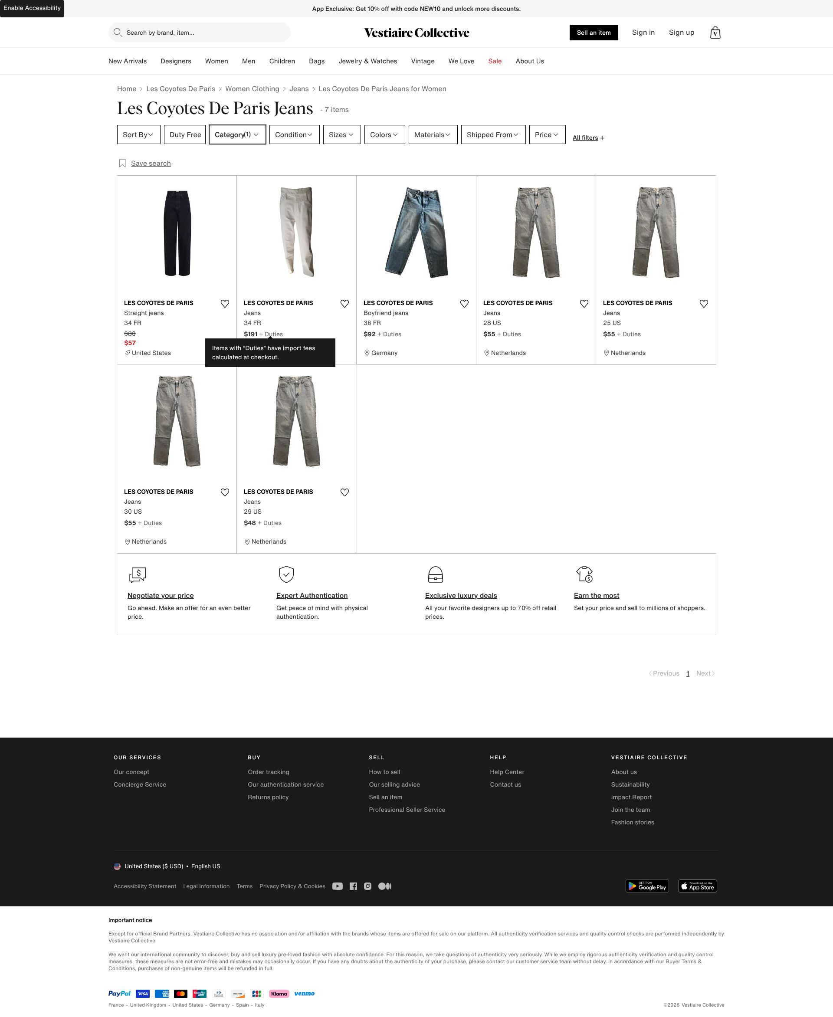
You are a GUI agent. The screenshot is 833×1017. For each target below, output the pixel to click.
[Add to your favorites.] (225, 304)
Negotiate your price (161, 595)
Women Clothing (252, 88)
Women (216, 61)
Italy (260, 1005)
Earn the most (597, 595)
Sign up (682, 32)
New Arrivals (127, 61)
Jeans (299, 88)
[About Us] (551, 61)
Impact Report (631, 797)
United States (188, 1005)
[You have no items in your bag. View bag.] (715, 32)
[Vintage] (441, 61)
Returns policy (268, 797)
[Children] (301, 61)
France (116, 1005)
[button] (715, 32)
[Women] (235, 61)
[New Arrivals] (153, 61)
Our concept (131, 772)
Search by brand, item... (160, 32)
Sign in (643, 32)
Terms (244, 886)
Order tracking (268, 772)
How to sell (384, 772)
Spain (242, 1005)
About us (624, 772)
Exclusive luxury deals (461, 595)
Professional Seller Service (407, 809)
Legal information (206, 886)
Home (126, 88)
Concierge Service (140, 784)
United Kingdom (148, 1005)
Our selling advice (394, 784)
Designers (176, 61)
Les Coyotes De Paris (180, 88)
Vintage (422, 61)
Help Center (507, 772)
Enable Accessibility (32, 8)
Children (282, 61)
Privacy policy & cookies (292, 886)
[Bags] (331, 61)
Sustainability (630, 784)
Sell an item (594, 32)
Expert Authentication (312, 595)
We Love (462, 61)
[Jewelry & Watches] (403, 61)
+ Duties (271, 333)
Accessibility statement (145, 886)
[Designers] (198, 61)
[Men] (262, 61)
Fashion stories (632, 822)
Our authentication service (286, 784)
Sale (495, 61)
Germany (219, 1005)
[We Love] (481, 61)
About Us (530, 61)
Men (249, 61)
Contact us (505, 784)
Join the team (630, 809)
